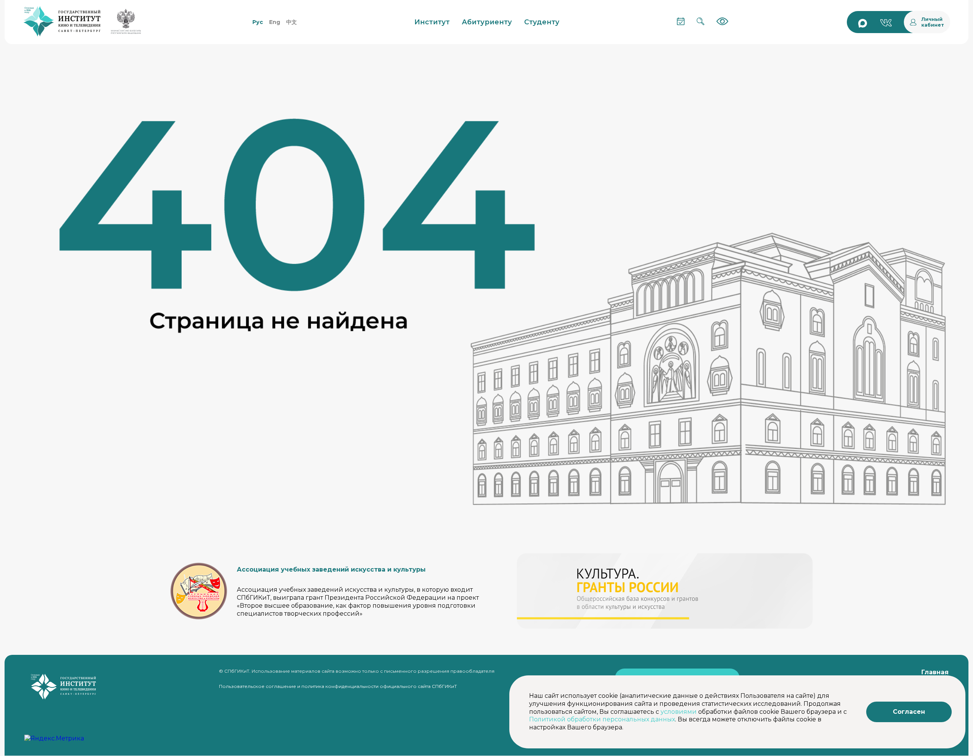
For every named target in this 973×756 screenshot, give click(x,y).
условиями (679, 711)
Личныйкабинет (932, 22)
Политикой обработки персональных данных (602, 719)
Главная (935, 672)
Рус (257, 22)
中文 (291, 22)
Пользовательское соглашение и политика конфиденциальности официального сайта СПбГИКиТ (338, 686)
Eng (274, 22)
